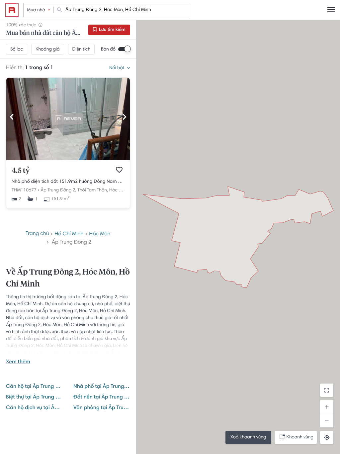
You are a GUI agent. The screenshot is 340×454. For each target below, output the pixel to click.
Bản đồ (108, 49)
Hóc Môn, (119, 190)
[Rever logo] (12, 10)
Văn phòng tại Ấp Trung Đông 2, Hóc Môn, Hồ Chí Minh (101, 408)
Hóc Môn (99, 234)
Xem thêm (18, 362)
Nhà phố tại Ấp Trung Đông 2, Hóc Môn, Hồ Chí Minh (101, 387)
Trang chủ (37, 234)
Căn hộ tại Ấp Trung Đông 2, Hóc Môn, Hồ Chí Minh (34, 387)
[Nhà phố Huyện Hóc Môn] (68, 159)
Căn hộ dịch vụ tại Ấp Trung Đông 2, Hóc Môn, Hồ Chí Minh (34, 408)
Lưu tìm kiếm (112, 30)
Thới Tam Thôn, (92, 190)
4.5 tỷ (21, 170)
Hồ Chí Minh (68, 234)
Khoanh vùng (300, 437)
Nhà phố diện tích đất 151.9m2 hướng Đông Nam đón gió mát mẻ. (68, 181)
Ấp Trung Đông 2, (58, 190)
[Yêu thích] (119, 170)
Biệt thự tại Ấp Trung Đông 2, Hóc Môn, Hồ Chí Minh (34, 397)
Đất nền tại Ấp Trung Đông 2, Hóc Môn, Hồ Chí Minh (101, 397)
